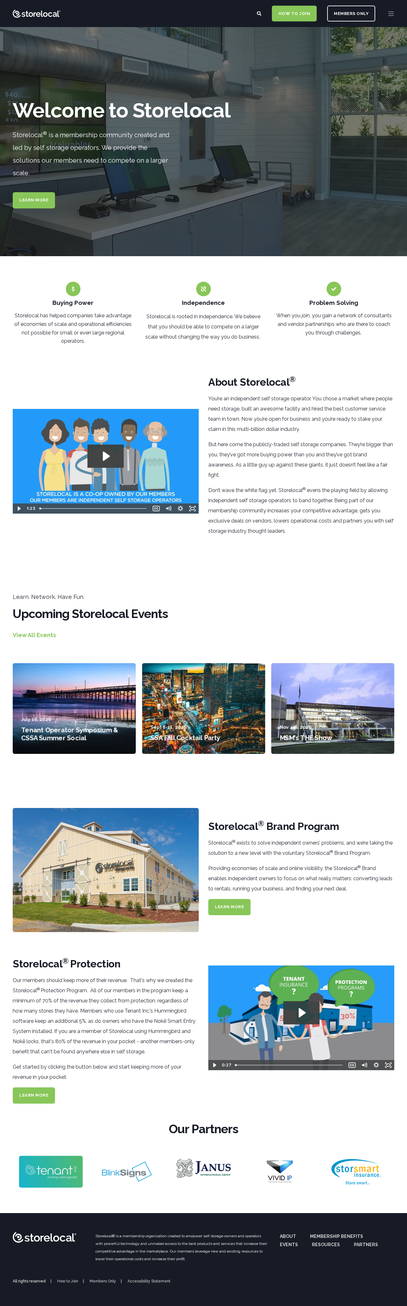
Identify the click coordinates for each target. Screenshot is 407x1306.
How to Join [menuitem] (67, 1281)
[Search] (259, 13)
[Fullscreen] (193, 508)
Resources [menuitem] (326, 1244)
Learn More (33, 200)
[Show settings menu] (181, 508)
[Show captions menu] (156, 508)
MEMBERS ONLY (351, 13)
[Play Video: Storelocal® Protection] (301, 1012)
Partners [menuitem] (366, 1244)
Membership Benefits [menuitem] (336, 1236)
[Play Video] (19, 508)
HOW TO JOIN (294, 13)
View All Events (34, 635)
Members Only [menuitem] (103, 1281)
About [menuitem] (288, 1236)
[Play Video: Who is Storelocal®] (105, 456)
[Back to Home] (36, 33)
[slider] (94, 508)
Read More (74, 738)
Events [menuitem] (289, 1244)
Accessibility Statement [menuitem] (149, 1281)
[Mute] (168, 508)
